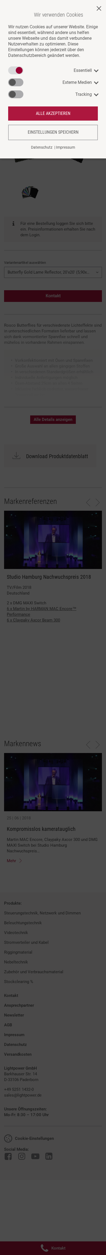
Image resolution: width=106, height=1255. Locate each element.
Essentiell (83, 70)
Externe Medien (77, 82)
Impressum (65, 147)
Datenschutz (41, 147)
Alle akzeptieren (53, 113)
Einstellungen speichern (53, 132)
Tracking (83, 94)
